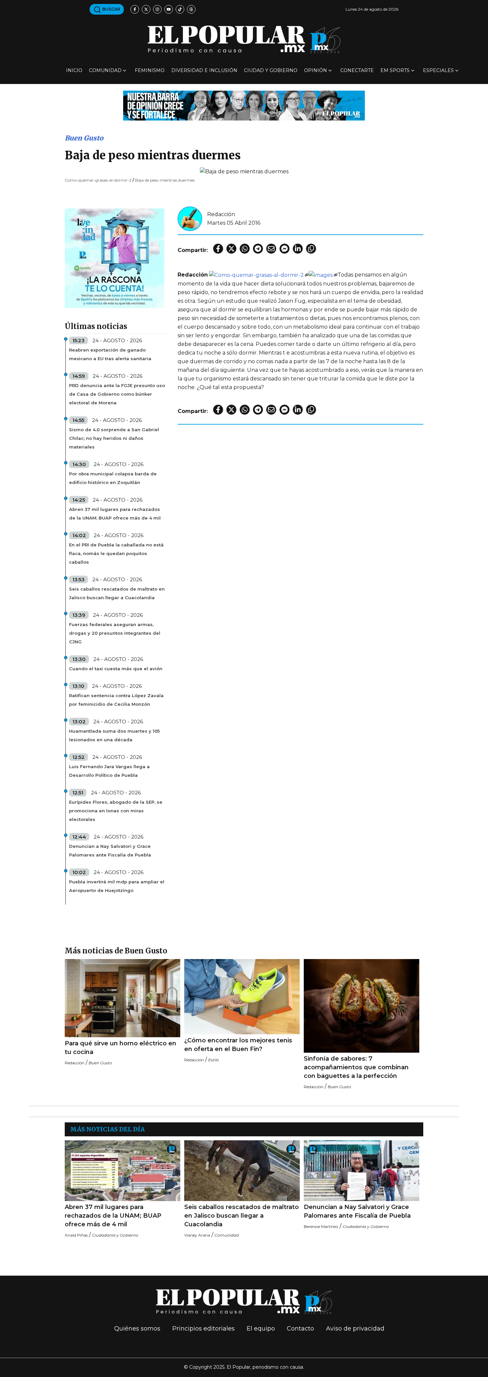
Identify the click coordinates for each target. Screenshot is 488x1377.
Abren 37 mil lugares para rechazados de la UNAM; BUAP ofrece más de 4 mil (115, 514)
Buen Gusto (84, 138)
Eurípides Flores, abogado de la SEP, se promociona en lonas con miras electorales (115, 810)
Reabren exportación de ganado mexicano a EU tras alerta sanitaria (110, 354)
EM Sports (395, 70)
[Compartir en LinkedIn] (297, 248)
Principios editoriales (203, 1328)
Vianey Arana (197, 1235)
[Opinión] (244, 105)
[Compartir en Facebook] (218, 248)
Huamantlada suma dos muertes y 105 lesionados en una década (114, 735)
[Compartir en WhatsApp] (244, 248)
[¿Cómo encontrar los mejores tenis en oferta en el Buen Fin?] (242, 996)
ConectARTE (357, 70)
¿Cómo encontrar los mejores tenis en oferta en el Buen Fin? (238, 1045)
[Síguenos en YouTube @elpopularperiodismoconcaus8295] (168, 9)
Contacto (300, 1328)
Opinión (315, 70)
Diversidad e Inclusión (204, 70)
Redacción (221, 214)
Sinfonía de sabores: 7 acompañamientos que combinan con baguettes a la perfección (356, 1067)
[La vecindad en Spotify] (114, 258)
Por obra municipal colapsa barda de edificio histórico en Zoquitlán (113, 478)
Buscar (110, 9)
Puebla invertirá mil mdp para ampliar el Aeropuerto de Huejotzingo (116, 886)
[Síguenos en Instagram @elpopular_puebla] (157, 9)
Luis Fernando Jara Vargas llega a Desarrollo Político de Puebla (109, 771)
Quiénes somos (137, 1328)
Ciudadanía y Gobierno (115, 1235)
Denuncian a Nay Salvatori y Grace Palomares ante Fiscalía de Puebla (110, 850)
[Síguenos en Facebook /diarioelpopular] (134, 9)
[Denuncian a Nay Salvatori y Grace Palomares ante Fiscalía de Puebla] (361, 1170)
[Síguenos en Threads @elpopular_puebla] (191, 9)
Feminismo (150, 70)
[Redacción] (190, 218)
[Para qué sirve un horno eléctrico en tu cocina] (122, 998)
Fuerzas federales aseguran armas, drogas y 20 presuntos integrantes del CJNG (114, 633)
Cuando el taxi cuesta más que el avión (115, 668)
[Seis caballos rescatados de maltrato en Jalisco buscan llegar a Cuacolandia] (242, 1170)
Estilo (213, 1059)
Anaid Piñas (76, 1235)
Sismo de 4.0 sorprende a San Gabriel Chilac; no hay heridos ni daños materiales (114, 438)
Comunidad (105, 70)
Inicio (74, 70)
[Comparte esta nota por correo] (271, 248)
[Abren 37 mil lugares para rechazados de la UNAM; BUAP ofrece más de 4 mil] (122, 1170)
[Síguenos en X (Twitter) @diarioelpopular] (146, 9)
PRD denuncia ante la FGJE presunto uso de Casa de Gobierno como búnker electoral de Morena (117, 394)
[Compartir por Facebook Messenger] (284, 248)
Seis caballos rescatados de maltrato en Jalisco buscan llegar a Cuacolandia (117, 593)
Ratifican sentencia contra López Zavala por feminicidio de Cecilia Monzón (116, 700)
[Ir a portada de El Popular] (244, 39)
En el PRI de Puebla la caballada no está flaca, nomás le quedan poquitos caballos (116, 553)
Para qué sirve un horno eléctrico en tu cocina (120, 1048)
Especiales (438, 70)
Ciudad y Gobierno (270, 70)
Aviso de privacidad (355, 1328)
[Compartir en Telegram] (258, 248)
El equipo (261, 1328)
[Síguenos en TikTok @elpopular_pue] (180, 9)
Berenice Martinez (321, 1226)
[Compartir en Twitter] (231, 248)
